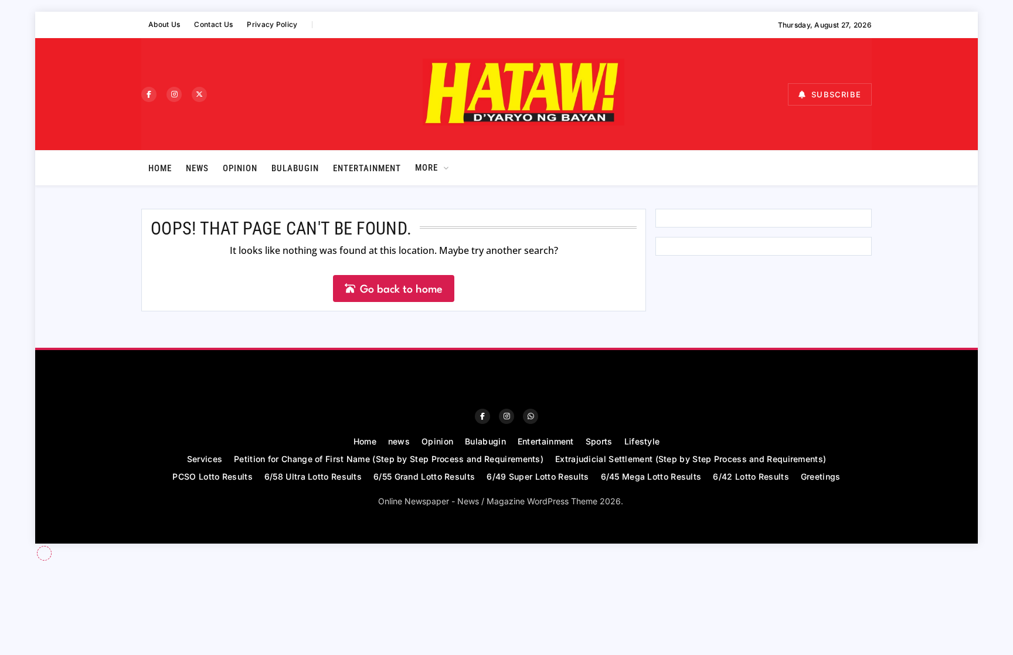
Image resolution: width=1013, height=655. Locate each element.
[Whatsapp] (530, 416)
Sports (599, 441)
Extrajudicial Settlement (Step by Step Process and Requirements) (690, 459)
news (197, 168)
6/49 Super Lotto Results (538, 476)
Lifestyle (642, 441)
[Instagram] (174, 94)
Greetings (821, 476)
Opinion (240, 168)
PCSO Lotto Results (212, 476)
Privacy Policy (272, 24)
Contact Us (213, 24)
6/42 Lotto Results (750, 476)
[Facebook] (149, 94)
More (426, 167)
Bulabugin (295, 168)
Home (160, 168)
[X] (199, 94)
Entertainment (367, 168)
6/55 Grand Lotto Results (424, 476)
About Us (164, 24)
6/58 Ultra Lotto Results (313, 476)
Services (204, 459)
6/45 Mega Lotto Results (651, 476)
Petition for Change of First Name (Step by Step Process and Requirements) (388, 459)
